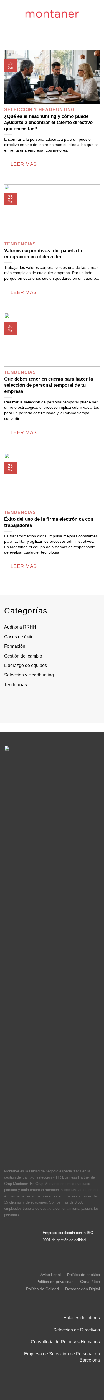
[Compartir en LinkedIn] (54, 702)
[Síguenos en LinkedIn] (10, 1229)
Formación (14, 646)
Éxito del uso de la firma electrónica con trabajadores (48, 522)
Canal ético (90, 1281)
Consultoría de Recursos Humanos (65, 1342)
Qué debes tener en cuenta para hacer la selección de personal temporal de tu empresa (48, 385)
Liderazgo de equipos (25, 665)
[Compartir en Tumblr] (65, 702)
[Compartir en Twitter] (32, 702)
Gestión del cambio (23, 656)
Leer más (24, 164)
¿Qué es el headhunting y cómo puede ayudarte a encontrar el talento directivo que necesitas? (48, 122)
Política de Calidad (42, 1289)
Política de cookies (83, 1274)
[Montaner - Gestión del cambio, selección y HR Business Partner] (52, 13)
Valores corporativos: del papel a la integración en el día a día (43, 253)
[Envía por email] (43, 702)
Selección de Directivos (76, 1330)
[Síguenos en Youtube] (10, 1242)
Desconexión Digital (82, 1289)
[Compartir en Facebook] (21, 702)
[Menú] (7, 14)
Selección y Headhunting (29, 675)
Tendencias (15, 684)
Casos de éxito (19, 636)
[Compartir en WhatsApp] (10, 702)
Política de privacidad (55, 1281)
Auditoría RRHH (20, 627)
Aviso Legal (50, 1274)
